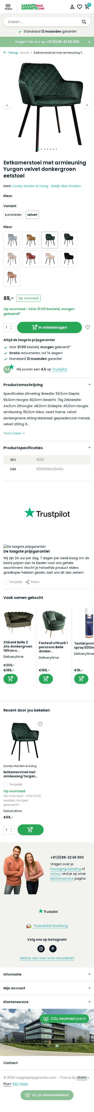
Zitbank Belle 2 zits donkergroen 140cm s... (17, 646)
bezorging (58, 869)
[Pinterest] (53, 948)
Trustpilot (59, 369)
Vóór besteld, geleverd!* (40, 347)
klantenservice (62, 878)
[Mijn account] (72, 7)
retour (55, 873)
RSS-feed (20, 1083)
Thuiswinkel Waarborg (50, 925)
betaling (74, 869)
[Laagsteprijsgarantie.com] (33, 7)
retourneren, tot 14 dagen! (36, 353)
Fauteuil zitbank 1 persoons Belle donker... (53, 647)
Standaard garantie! (35, 358)
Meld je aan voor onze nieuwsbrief (47, 958)
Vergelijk (15, 582)
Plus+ (7, 1083)
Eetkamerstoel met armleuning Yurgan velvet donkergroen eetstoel (19, 774)
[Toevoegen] (10, 679)
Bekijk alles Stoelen (66, 186)
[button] (38, 149)
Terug (13, 52)
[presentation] (7, 105)
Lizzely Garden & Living (30, 186)
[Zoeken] (84, 22)
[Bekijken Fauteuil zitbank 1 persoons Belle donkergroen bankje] (54, 624)
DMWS (82, 1077)
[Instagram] (41, 948)
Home (24, 52)
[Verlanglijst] (79, 7)
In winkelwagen (53, 327)
